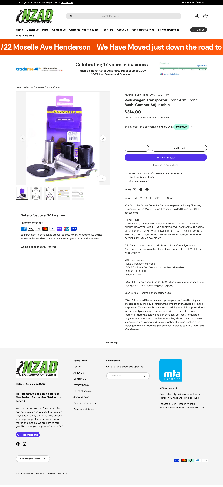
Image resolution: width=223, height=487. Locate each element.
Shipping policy (82, 397)
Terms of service (82, 391)
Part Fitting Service (143, 29)
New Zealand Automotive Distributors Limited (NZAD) (45, 473)
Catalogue (33, 29)
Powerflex (129, 94)
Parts (45, 29)
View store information (140, 181)
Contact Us (59, 29)
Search (77, 366)
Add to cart (179, 148)
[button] (205, 16)
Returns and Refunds (85, 409)
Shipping (142, 117)
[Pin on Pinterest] (147, 190)
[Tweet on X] (135, 190)
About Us (122, 29)
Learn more (67, 2)
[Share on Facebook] (141, 190)
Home (19, 29)
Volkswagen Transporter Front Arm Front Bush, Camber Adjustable (42, 87)
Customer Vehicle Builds (84, 29)
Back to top (112, 342)
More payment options (165, 165)
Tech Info (107, 29)
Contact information (84, 403)
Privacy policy (81, 384)
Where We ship (25, 35)
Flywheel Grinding (168, 29)
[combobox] (124, 16)
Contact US (79, 378)
